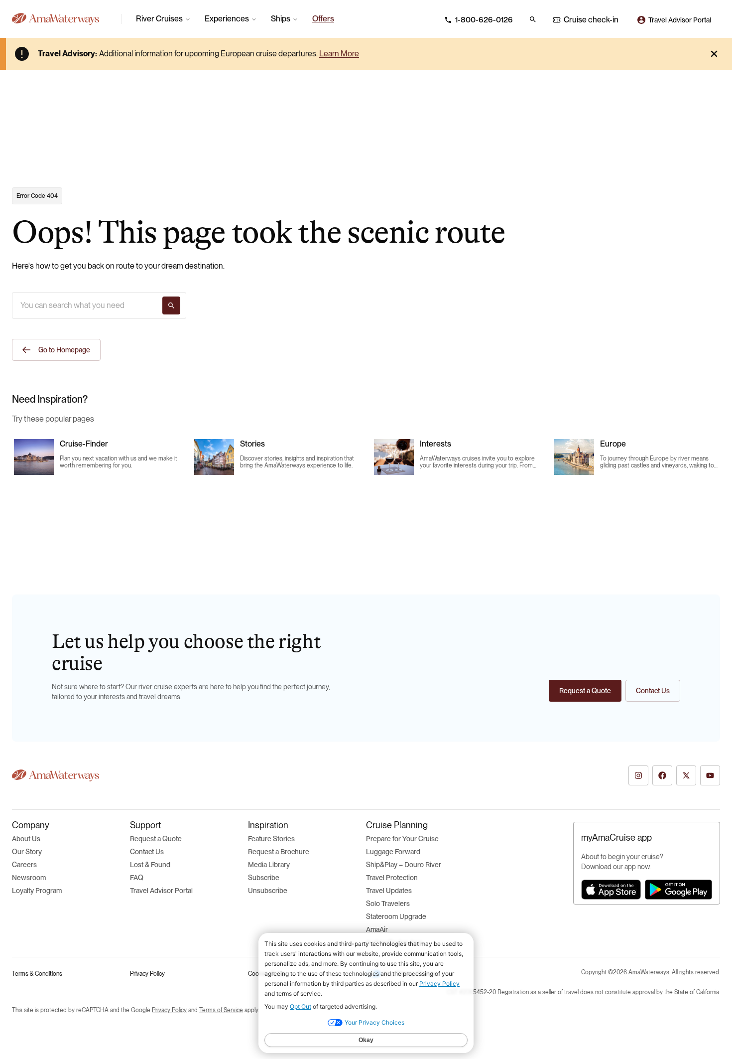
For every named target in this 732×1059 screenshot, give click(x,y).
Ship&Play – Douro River (403, 864)
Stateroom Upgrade (396, 916)
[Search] (171, 305)
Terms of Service (221, 1010)
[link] (323, 19)
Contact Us (147, 851)
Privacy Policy (147, 973)
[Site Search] (533, 19)
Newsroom (29, 877)
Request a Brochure (278, 851)
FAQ (136, 877)
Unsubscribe (267, 890)
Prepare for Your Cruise (402, 838)
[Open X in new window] (686, 775)
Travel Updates (389, 890)
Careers (24, 864)
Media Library (269, 864)
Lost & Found (150, 864)
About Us (26, 838)
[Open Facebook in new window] (662, 775)
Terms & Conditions (37, 973)
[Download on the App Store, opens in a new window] (611, 890)
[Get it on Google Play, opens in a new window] (678, 890)
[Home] (63, 19)
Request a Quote (156, 838)
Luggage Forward (393, 851)
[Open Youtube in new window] (710, 775)
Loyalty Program (37, 890)
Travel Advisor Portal (161, 890)
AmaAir (377, 929)
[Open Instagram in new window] (638, 775)
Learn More (339, 53)
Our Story (27, 851)
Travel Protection (392, 877)
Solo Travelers (388, 903)
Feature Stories (271, 838)
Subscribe (263, 877)
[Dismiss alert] (714, 54)
